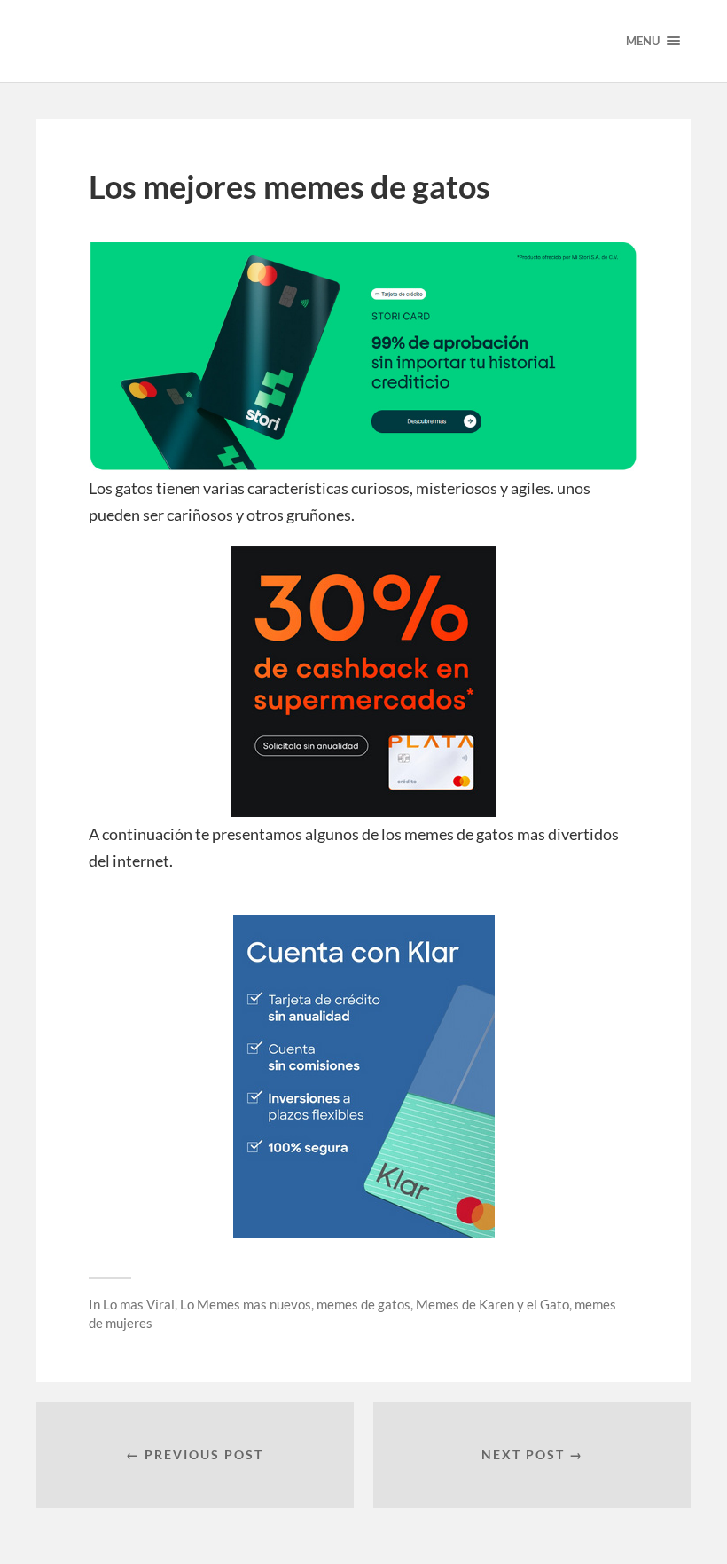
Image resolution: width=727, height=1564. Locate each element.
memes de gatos (363, 1304)
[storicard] (363, 465)
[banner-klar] (364, 1232)
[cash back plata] (363, 811)
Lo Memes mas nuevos (245, 1304)
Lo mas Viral (139, 1304)
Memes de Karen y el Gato (492, 1304)
